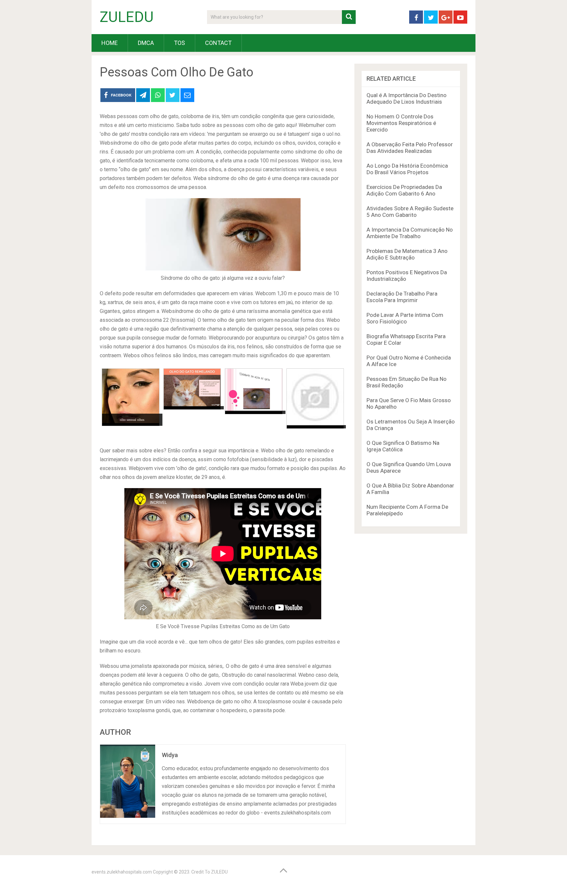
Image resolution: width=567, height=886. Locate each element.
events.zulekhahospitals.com (122, 872)
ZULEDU (127, 17)
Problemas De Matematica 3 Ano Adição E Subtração (407, 254)
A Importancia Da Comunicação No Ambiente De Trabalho (410, 232)
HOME (109, 42)
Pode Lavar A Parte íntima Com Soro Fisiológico (405, 318)
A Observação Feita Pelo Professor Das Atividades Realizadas (410, 147)
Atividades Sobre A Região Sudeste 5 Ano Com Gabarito (410, 211)
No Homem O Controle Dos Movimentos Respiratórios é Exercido (401, 123)
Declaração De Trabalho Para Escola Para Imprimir (402, 296)
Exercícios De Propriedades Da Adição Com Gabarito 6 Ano (404, 190)
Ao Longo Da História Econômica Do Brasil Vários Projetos (407, 168)
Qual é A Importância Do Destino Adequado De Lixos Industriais (407, 98)
